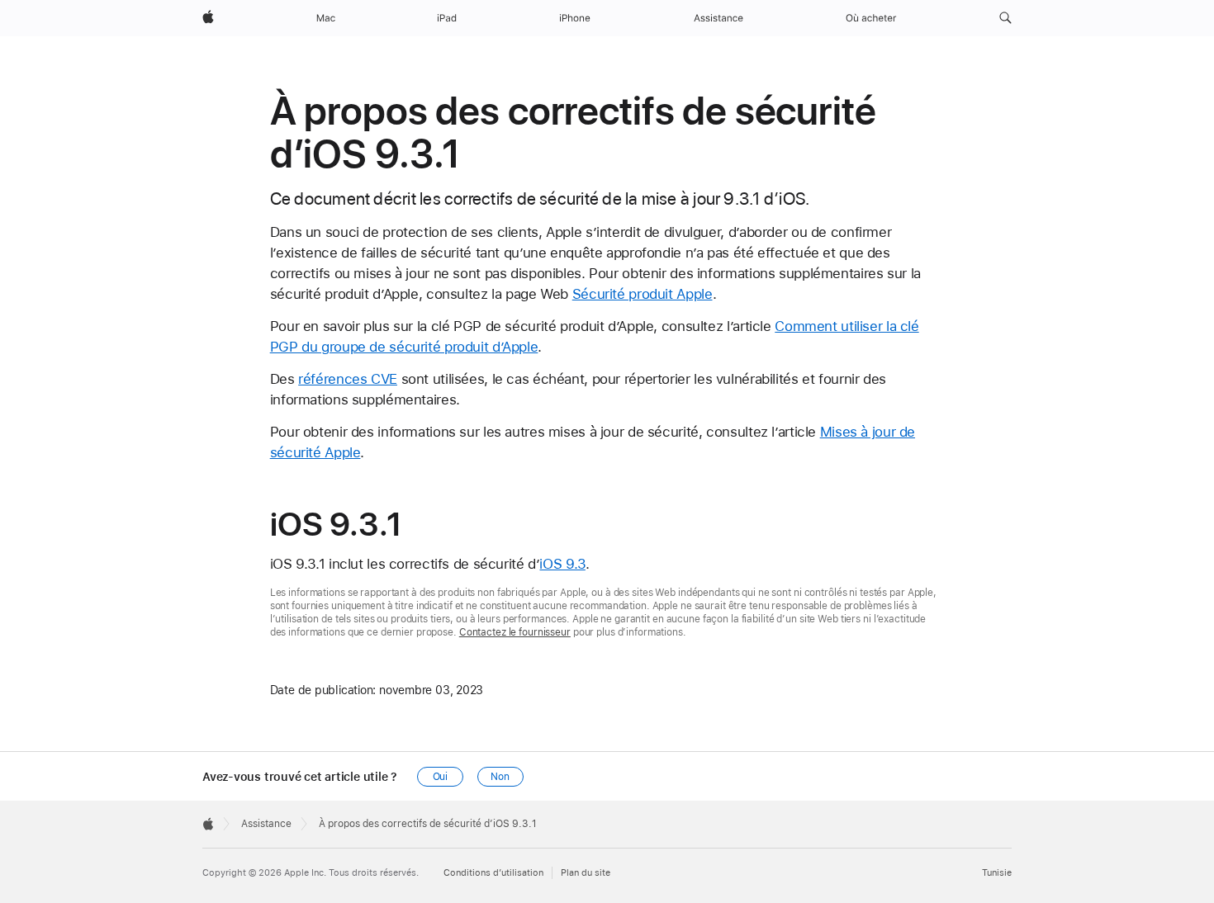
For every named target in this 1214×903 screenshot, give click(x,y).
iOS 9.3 (562, 564)
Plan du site (585, 873)
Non (500, 776)
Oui (440, 776)
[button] (1005, 18)
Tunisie (997, 873)
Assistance (266, 824)
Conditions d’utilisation (493, 873)
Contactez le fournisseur (515, 632)
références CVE (347, 379)
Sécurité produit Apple (642, 294)
